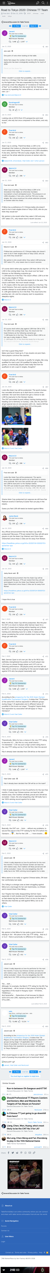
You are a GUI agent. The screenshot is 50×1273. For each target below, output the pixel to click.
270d (45, 1110)
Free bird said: (9, 185)
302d (45, 1147)
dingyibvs (38, 1134)
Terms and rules (20, 1252)
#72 (46, 656)
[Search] (43, 2)
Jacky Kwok (13, 516)
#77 (47, 853)
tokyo (10, 16)
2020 (29, 13)
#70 (46, 569)
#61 (47, 47)
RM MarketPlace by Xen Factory (18, 1258)
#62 (46, 115)
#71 (47, 619)
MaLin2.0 (12, 168)
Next (33, 26)
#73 (46, 694)
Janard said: (8, 858)
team (4, 16)
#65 (46, 242)
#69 (46, 528)
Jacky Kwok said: (10, 573)
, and (16, 1065)
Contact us (5, 1231)
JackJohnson (38, 1094)
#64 (46, 181)
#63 (46, 143)
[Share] (43, 47)
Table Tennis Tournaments (16, 1144)
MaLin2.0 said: (9, 247)
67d (45, 1094)
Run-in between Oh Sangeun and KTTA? (27, 1088)
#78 (46, 929)
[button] (4, 3)
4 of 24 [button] (25, 26)
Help (40, 1252)
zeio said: (7, 51)
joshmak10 (38, 1147)
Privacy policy (33, 1252)
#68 (46, 468)
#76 (46, 825)
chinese (35, 13)
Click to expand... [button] (25, 71)
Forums (4, 1226)
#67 (46, 387)
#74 (47, 737)
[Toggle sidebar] (47, 3)
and (12, 95)
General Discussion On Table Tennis (20, 1091)
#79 (46, 959)
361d (45, 1122)
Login (3, 1241)
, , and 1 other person (24, 161)
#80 (46, 1026)
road (42, 13)
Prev (17, 26)
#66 (46, 320)
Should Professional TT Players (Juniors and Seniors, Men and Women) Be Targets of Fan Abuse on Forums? (27, 1101)
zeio (10, 1011)
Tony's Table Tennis (35, 1122)
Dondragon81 (14, 102)
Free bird (6, 13)
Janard (11, 31)
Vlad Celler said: (9, 779)
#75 (46, 774)
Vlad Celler (13, 722)
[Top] (44, 1252)
